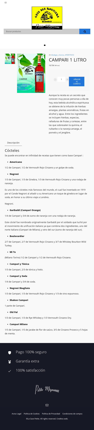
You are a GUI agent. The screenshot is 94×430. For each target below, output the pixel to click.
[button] (55, 79)
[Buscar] (84, 31)
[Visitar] (6, 2)
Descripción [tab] (13, 142)
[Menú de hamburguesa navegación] (49, 45)
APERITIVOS (69, 55)
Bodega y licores (57, 55)
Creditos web (62, 418)
